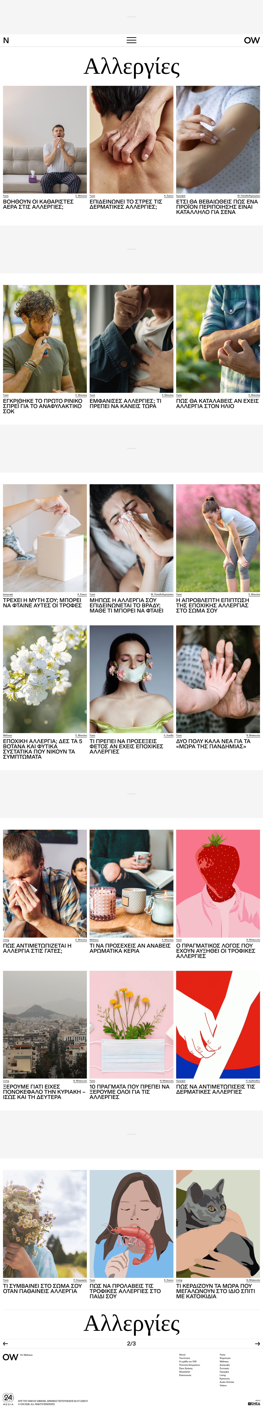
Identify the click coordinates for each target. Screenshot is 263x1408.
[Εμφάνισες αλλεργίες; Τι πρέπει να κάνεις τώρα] (131, 339)
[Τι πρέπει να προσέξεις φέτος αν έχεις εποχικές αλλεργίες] (131, 679)
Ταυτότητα (184, 1358)
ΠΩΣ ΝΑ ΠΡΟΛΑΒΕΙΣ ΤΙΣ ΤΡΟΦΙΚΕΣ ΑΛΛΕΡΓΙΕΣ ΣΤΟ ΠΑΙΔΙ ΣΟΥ (125, 1292)
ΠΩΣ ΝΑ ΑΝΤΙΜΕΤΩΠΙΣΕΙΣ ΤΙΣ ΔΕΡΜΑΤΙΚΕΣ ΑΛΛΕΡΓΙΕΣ (215, 1089)
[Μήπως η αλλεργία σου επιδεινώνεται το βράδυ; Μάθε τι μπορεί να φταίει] (131, 538)
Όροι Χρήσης (186, 1368)
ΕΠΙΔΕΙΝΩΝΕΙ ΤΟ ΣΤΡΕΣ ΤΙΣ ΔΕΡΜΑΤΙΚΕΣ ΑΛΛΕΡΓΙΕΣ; (126, 204)
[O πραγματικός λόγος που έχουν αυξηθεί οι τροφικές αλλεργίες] (218, 884)
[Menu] (131, 40)
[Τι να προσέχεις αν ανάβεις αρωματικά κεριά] (131, 884)
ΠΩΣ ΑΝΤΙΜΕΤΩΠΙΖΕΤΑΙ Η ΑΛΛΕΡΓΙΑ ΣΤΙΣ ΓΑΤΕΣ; (37, 948)
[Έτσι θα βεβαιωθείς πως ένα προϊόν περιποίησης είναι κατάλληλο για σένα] (218, 140)
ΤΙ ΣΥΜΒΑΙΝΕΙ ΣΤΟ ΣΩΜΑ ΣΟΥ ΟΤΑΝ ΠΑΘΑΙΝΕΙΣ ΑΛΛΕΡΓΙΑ (42, 1289)
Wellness (7, 735)
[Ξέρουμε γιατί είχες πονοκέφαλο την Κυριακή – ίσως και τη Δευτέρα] (45, 1025)
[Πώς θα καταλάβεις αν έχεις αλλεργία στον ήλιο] (218, 339)
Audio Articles (227, 1382)
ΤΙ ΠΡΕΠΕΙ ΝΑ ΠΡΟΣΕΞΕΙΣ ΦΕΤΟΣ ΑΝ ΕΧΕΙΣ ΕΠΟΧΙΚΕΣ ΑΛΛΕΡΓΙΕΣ (126, 747)
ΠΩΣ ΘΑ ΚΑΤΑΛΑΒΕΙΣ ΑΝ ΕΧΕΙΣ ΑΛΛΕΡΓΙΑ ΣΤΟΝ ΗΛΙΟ (217, 404)
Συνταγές (224, 1368)
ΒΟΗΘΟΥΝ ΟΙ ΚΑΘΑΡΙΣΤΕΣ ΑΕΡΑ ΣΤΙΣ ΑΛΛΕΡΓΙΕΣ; (38, 204)
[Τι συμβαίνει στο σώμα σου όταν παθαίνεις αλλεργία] (45, 1224)
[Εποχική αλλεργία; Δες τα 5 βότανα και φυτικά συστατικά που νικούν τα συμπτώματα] (45, 679)
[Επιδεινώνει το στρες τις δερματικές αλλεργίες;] (131, 140)
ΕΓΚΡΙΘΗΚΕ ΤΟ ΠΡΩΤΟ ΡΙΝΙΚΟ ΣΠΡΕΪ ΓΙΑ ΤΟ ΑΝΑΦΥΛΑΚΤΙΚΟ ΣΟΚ (42, 407)
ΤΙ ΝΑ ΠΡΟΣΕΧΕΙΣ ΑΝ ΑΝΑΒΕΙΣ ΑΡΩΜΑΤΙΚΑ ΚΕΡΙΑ (130, 948)
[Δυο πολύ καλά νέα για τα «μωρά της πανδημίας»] (218, 679)
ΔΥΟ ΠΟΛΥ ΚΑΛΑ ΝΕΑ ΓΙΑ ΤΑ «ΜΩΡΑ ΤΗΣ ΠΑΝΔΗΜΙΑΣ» (213, 744)
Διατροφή (8, 594)
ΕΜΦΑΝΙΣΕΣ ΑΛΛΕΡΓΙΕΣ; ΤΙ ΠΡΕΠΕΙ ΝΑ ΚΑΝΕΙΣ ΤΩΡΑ (125, 404)
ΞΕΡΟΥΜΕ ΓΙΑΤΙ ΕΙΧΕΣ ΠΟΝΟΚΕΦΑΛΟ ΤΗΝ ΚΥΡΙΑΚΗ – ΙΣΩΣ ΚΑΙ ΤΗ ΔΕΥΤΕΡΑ (44, 1092)
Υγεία (5, 196)
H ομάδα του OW (187, 1362)
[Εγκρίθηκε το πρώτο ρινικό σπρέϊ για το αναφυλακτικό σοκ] (45, 339)
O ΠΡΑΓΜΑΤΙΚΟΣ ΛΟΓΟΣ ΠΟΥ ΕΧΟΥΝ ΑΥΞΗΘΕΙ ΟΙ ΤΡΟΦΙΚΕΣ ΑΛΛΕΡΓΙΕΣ (215, 951)
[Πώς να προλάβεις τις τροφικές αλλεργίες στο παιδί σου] (131, 1224)
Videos (223, 1386)
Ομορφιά (180, 196)
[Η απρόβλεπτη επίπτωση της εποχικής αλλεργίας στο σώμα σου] (218, 538)
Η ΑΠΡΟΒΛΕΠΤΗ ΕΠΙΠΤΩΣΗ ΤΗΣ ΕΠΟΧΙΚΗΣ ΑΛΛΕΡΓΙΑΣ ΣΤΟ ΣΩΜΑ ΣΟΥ (212, 606)
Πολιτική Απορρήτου (189, 1365)
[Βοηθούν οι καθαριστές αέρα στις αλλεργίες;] (45, 140)
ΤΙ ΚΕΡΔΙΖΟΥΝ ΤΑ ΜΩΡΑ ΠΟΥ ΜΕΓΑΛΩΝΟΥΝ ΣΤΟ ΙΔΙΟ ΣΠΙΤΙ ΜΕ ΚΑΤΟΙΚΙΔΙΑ (215, 1292)
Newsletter (184, 1372)
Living (6, 940)
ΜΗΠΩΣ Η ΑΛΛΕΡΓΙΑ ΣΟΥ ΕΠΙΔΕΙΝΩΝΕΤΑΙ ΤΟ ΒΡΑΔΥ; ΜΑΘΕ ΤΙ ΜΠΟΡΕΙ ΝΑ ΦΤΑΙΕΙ (126, 606)
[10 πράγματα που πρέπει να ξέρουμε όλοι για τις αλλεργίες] (131, 1025)
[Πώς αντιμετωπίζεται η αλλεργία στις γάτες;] (45, 884)
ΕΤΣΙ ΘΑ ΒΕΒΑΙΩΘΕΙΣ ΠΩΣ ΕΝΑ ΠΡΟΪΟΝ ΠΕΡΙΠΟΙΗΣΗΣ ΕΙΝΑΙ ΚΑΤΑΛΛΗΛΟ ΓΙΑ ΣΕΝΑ (217, 207)
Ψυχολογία (225, 1358)
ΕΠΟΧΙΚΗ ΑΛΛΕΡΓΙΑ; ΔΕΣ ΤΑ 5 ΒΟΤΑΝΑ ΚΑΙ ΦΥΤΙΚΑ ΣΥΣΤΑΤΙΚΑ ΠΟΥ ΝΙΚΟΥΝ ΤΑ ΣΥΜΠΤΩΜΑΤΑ (42, 749)
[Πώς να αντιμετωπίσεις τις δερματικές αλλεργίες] (218, 1025)
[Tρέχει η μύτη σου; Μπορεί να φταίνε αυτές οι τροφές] (45, 538)
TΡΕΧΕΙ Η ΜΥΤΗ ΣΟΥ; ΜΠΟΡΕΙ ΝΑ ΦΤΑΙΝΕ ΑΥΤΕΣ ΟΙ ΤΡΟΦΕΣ (42, 603)
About (182, 1355)
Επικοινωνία (185, 1375)
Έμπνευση (225, 1379)
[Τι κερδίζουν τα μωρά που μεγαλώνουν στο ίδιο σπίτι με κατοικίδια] (218, 1224)
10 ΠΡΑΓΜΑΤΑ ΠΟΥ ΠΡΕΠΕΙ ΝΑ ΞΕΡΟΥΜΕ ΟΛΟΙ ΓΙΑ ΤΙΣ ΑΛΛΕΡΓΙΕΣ (130, 1092)
